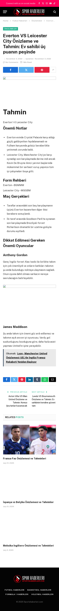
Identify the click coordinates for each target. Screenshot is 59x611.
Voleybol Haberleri (42, 594)
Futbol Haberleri (14, 590)
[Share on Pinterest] (41, 70)
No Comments (12, 62)
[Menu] (5, 11)
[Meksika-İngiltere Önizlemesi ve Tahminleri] (29, 527)
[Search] (54, 11)
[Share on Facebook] (10, 70)
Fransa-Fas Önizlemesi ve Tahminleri (24, 458)
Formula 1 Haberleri (16, 594)
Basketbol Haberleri (39, 590)
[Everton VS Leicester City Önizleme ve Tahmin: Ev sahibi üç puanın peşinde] (29, 89)
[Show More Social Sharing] (53, 70)
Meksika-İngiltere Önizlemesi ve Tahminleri (28, 545)
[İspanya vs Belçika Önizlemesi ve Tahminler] (29, 483)
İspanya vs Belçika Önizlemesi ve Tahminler (28, 502)
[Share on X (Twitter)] (26, 70)
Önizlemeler (10, 29)
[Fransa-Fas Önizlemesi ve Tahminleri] (29, 440)
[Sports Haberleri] (29, 12)
